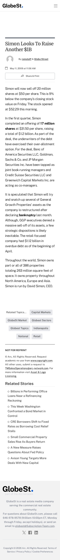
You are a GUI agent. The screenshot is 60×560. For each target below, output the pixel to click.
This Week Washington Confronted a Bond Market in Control (27, 411)
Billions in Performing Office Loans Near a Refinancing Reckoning (27, 396)
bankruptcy (27, 215)
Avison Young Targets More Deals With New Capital (27, 460)
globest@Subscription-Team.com (35, 526)
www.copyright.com (41, 360)
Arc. (24, 548)
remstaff (26, 59)
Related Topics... (16, 312)
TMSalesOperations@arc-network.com (26, 368)
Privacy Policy (23, 551)
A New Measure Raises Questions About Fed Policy (26, 450)
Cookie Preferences (42, 551)
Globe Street (41, 59)
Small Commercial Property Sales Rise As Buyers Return (27, 439)
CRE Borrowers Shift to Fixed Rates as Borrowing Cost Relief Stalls (28, 426)
